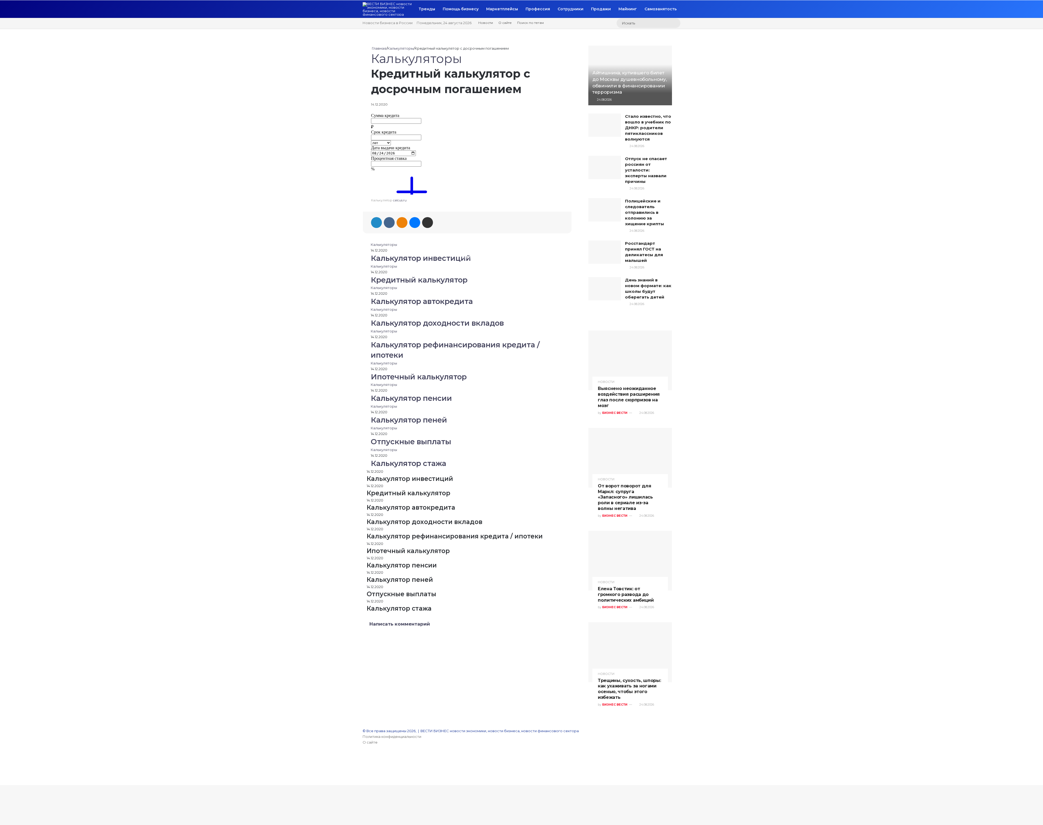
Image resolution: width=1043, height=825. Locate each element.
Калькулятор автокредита (422, 301)
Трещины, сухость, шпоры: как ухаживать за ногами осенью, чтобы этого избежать (629, 689)
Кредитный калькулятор (419, 279)
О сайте (505, 23)
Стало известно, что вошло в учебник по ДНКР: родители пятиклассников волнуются (648, 128)
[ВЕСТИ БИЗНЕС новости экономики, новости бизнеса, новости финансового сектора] (389, 9)
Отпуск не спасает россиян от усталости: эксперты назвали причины (646, 170)
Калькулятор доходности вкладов (437, 323)
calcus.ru (400, 200)
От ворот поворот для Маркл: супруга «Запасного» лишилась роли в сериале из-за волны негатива (625, 497)
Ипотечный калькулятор (419, 376)
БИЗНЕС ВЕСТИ (614, 413)
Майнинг (627, 9)
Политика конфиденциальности (392, 736)
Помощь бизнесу (461, 9)
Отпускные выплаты (411, 441)
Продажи (601, 9)
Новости (485, 23)
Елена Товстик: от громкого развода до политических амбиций (626, 594)
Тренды (427, 9)
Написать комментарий (399, 624)
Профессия (538, 9)
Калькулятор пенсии (411, 398)
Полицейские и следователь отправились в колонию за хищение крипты (644, 212)
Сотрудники (570, 9)
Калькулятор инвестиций (421, 258)
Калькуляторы (400, 48)
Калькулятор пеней (409, 419)
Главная (378, 48)
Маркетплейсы (502, 9)
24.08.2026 (604, 99)
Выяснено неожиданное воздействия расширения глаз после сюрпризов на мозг (629, 397)
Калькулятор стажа (408, 463)
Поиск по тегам (530, 23)
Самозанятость (661, 9)
